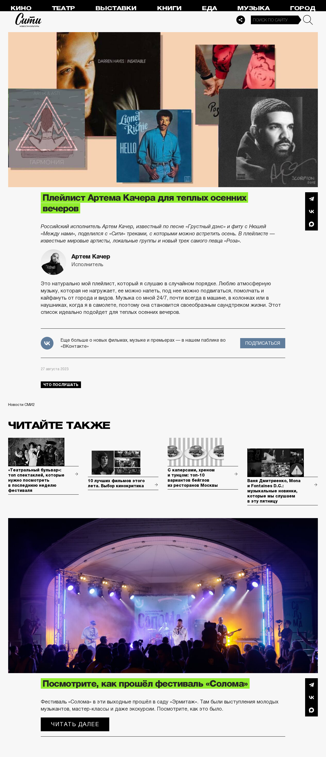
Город (302, 8)
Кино (21, 8)
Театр (63, 8)
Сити (28, 20)
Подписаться (262, 343)
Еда (209, 8)
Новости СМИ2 (21, 405)
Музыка (253, 8)
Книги (169, 8)
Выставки (116, 8)
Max (311, 224)
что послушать (60, 385)
